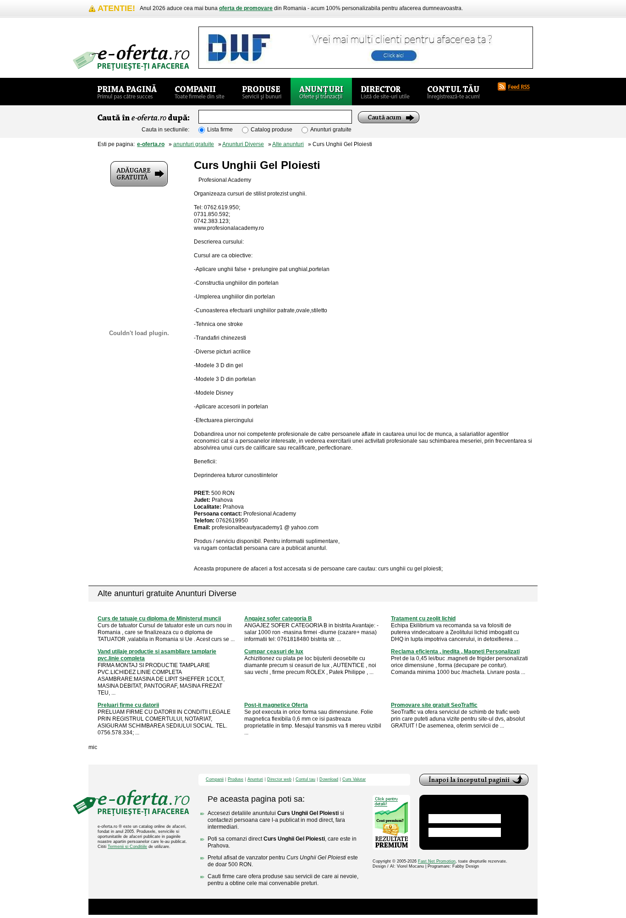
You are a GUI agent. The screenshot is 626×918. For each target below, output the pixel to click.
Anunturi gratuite (330, 129)
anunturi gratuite (193, 144)
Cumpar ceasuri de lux (273, 651)
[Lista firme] (199, 91)
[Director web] (385, 91)
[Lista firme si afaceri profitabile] (131, 57)
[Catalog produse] (262, 91)
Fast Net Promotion (437, 861)
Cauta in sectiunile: (165, 129)
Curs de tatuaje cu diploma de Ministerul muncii (159, 618)
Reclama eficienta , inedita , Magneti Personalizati (455, 651)
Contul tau (305, 779)
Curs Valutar (354, 779)
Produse (235, 779)
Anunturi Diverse (243, 144)
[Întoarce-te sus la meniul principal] (473, 780)
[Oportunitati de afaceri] (127, 91)
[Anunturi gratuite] (321, 91)
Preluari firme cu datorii (128, 705)
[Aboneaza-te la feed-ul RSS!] (517, 86)
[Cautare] (388, 117)
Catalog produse (271, 129)
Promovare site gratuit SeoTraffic (434, 705)
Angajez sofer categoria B (278, 618)
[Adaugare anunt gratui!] (139, 173)
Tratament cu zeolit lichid (423, 618)
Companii (215, 779)
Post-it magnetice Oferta (276, 705)
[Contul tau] (453, 91)
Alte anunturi (288, 144)
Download (328, 779)
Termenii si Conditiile (127, 846)
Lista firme (220, 129)
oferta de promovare (246, 8)
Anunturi (255, 779)
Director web (279, 779)
